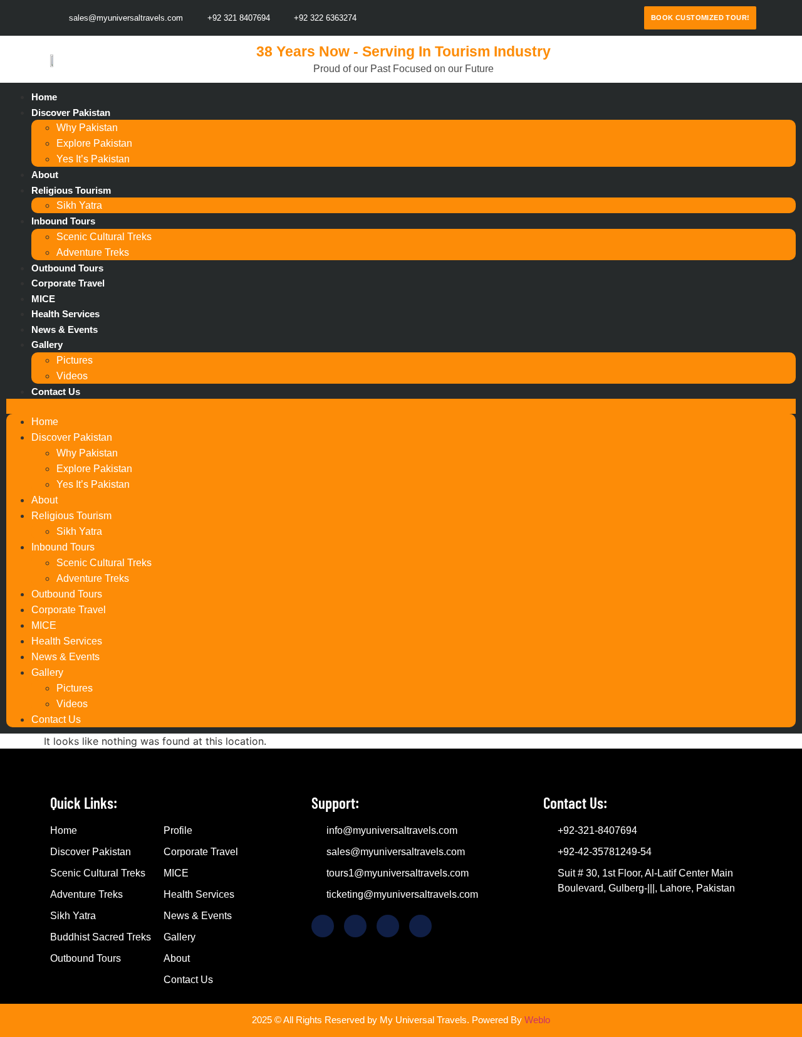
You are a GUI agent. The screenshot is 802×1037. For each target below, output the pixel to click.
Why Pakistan (87, 127)
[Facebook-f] (534, 18)
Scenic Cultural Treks (104, 236)
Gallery (47, 344)
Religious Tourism (71, 190)
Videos (72, 376)
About (44, 174)
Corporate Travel (68, 283)
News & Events (64, 329)
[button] (401, 406)
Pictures (74, 360)
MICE (43, 298)
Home (44, 97)
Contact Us (55, 391)
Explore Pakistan (94, 143)
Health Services (65, 313)
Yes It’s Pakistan (93, 159)
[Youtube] (627, 18)
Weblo (537, 1019)
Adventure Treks (92, 252)
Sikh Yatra (79, 205)
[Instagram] (603, 18)
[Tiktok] (557, 18)
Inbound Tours (63, 221)
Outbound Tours (67, 268)
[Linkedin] (580, 18)
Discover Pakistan (70, 112)
